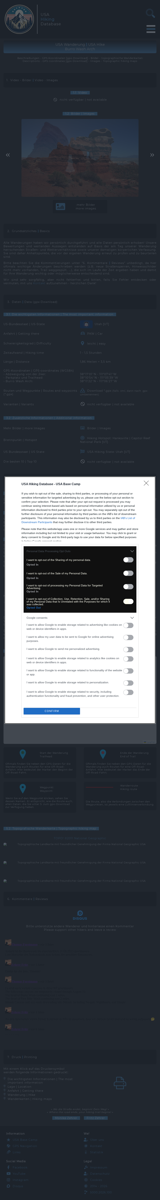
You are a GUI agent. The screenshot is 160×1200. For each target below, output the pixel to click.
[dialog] (80, 600)
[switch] (128, 559)
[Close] (147, 484)
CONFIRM (52, 711)
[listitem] (80, 551)
